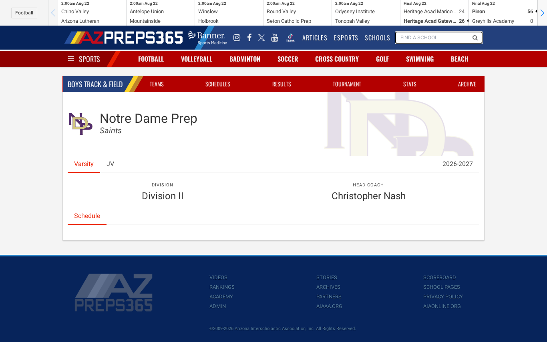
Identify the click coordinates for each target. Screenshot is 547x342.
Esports (346, 37)
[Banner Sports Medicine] (208, 37)
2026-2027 (457, 164)
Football (24, 13)
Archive (467, 84)
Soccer (288, 59)
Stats (409, 84)
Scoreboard (439, 277)
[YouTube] (274, 37)
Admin (217, 306)
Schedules (217, 84)
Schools (377, 37)
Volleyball (196, 59)
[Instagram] (237, 37)
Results (281, 84)
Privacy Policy (443, 297)
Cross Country (337, 59)
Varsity (84, 164)
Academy (221, 297)
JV (110, 164)
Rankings (222, 287)
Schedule (87, 216)
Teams (157, 84)
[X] (261, 37)
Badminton (244, 59)
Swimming (420, 59)
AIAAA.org (329, 306)
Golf (382, 59)
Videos (218, 277)
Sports (89, 59)
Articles (315, 37)
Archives (328, 287)
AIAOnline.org (442, 306)
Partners (329, 297)
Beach (460, 59)
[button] (542, 13)
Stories (326, 277)
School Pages (441, 287)
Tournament (347, 84)
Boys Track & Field (95, 84)
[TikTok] (290, 37)
